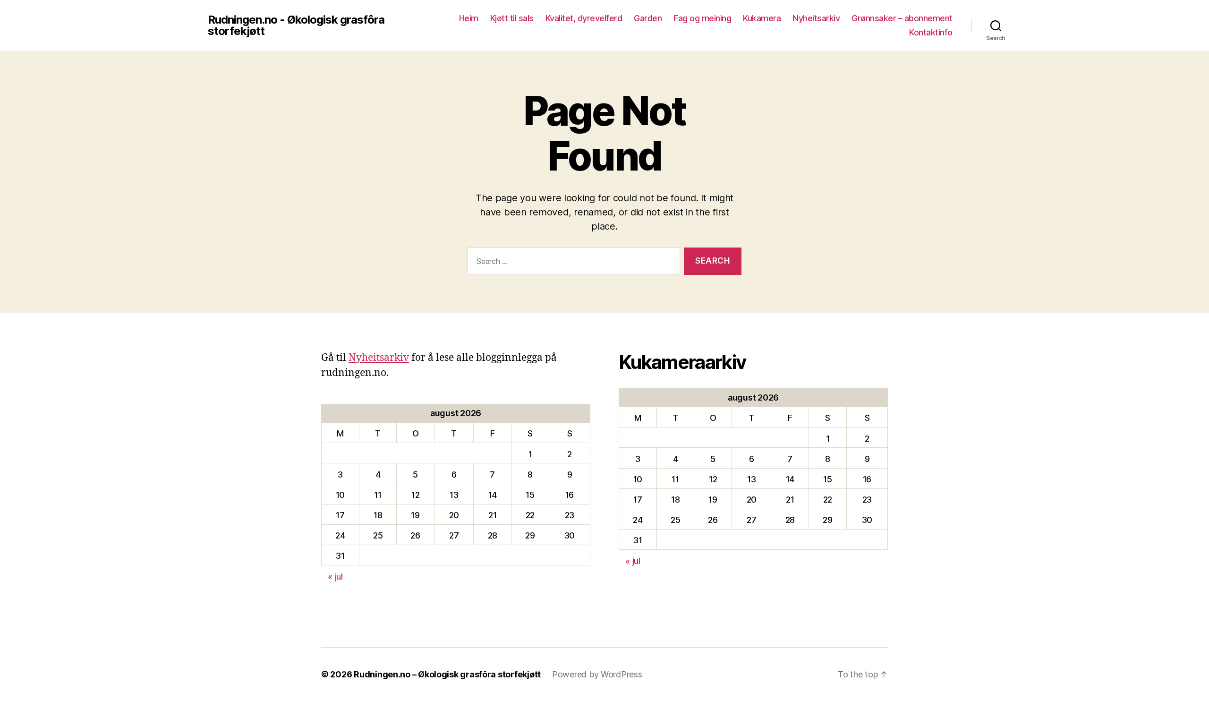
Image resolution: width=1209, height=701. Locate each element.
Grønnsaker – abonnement (902, 18)
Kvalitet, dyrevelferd (583, 18)
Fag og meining (702, 18)
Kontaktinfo (931, 32)
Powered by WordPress (597, 674)
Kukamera (762, 18)
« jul (335, 576)
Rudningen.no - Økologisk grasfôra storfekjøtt (296, 25)
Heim (468, 18)
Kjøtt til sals (512, 18)
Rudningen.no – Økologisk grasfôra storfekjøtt (447, 674)
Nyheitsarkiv (816, 18)
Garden (648, 18)
